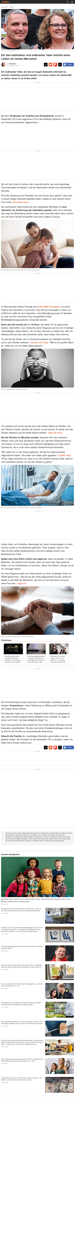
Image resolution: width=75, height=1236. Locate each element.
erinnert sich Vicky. (40, 342)
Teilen (70, 64)
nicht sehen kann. (20, 202)
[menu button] (72, 1)
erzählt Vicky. (64, 455)
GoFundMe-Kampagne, (49, 306)
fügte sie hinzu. (55, 432)
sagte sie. (22, 583)
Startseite (4, 7)
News (11, 7)
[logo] (5, 2)
